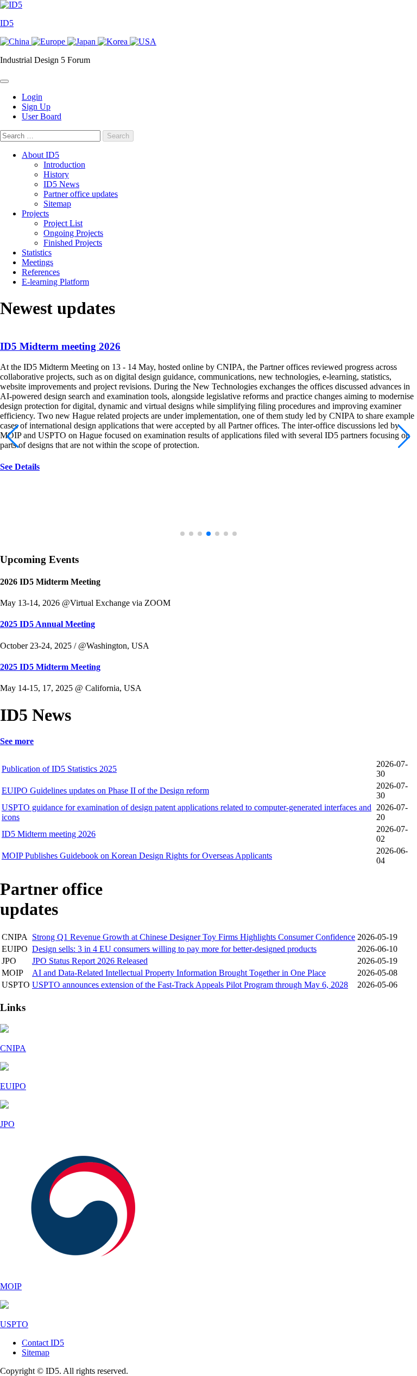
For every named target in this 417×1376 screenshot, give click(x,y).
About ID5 (40, 154)
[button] (182, 534)
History (56, 174)
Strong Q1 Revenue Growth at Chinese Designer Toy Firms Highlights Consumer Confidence (193, 937)
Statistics (37, 252)
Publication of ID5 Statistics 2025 (59, 768)
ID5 (7, 23)
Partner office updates (80, 194)
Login (32, 96)
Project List (63, 223)
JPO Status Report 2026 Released (90, 960)
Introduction (64, 164)
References (41, 272)
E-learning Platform (55, 281)
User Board (41, 116)
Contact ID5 (43, 1342)
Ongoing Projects (73, 233)
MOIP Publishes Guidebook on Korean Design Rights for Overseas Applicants (137, 855)
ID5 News (61, 184)
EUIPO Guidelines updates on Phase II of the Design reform (105, 790)
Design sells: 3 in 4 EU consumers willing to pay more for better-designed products (174, 948)
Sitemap (57, 203)
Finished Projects (72, 242)
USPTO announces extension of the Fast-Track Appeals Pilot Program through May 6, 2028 (190, 984)
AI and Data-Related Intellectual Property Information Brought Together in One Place (179, 972)
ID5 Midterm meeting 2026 (60, 346)
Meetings (37, 262)
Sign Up (36, 106)
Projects (35, 213)
